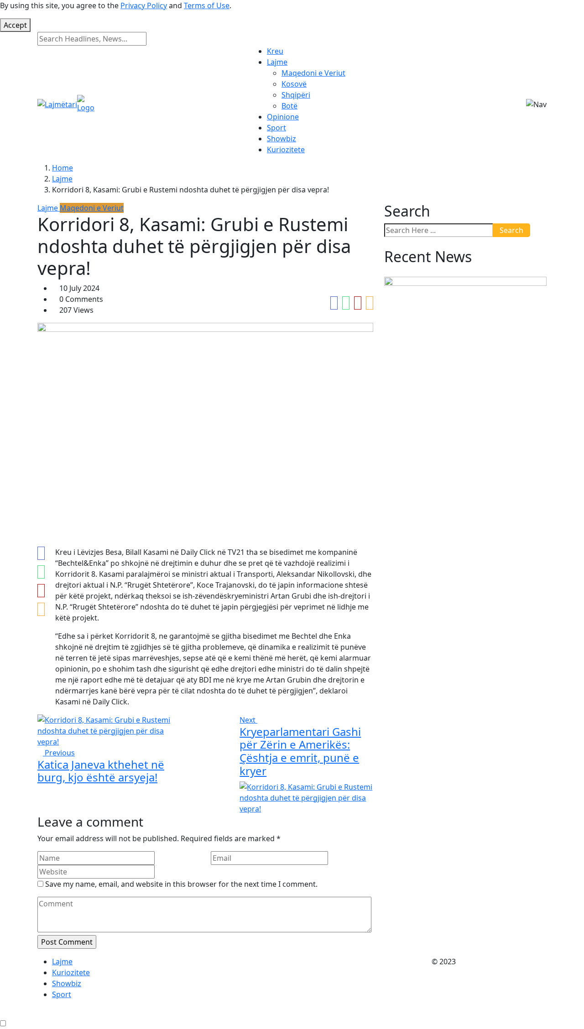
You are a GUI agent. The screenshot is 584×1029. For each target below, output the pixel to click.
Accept (15, 25)
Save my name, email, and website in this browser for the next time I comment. (181, 884)
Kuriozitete (286, 150)
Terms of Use (206, 5)
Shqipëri (296, 95)
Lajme (277, 62)
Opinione (283, 117)
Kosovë (294, 84)
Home (62, 168)
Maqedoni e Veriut (313, 73)
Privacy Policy (143, 5)
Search (511, 230)
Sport (276, 128)
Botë (289, 106)
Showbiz (281, 139)
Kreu (275, 51)
